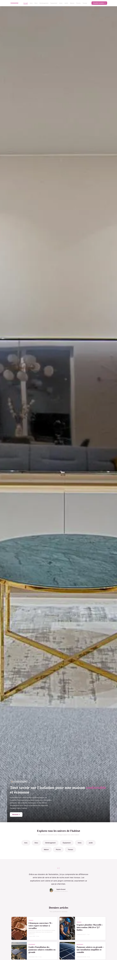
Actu (31, 3)
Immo (60, 3)
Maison (72, 3)
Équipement (53, 3)
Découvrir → (16, 814)
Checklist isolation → (99, 3)
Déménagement (43, 3)
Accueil (25, 3)
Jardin (66, 3)
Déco (36, 3)
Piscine (78, 3)
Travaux (85, 3)
